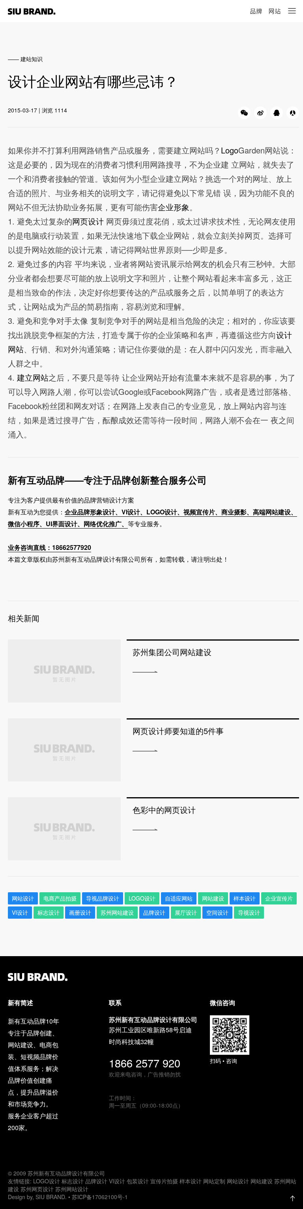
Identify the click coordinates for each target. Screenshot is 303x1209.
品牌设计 (154, 912)
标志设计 (48, 912)
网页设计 (89, 221)
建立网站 (33, 377)
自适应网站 (179, 898)
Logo (229, 150)
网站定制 (214, 1181)
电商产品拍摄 (60, 898)
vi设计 (20, 912)
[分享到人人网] (292, 113)
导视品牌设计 (102, 898)
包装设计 (138, 1181)
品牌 (256, 11)
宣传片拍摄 (164, 1181)
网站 (274, 11)
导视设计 (249, 912)
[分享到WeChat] (244, 113)
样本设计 (245, 898)
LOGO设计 (46, 1181)
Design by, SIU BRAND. (38, 1197)
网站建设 (213, 898)
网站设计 (23, 898)
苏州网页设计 (37, 1189)
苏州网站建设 (117, 912)
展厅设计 (186, 912)
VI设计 (117, 1181)
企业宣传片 (279, 898)
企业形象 (173, 207)
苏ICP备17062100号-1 (100, 1197)
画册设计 (80, 912)
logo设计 (142, 898)
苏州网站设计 (71, 1189)
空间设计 (217, 912)
